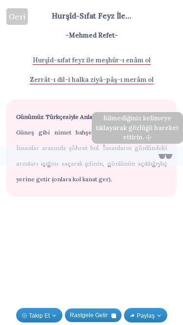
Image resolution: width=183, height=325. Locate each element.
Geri (17, 16)
